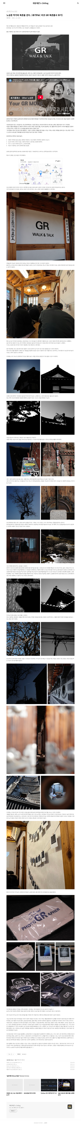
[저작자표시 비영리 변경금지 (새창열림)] (24, 1054)
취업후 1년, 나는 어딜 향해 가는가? (13, 1062)
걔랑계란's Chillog (40, 3)
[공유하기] (11, 1054)
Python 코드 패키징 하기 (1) (12, 1066)
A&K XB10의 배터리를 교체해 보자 (13, 1067)
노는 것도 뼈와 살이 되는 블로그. (16, 1107)
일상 (16, 1060)
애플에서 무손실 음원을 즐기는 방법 (13, 1069)
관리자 (45, 1123)
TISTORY (41, 1123)
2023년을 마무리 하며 (10, 1064)
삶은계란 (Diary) (10, 1060)
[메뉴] (4, 3)
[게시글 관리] (13, 1054)
